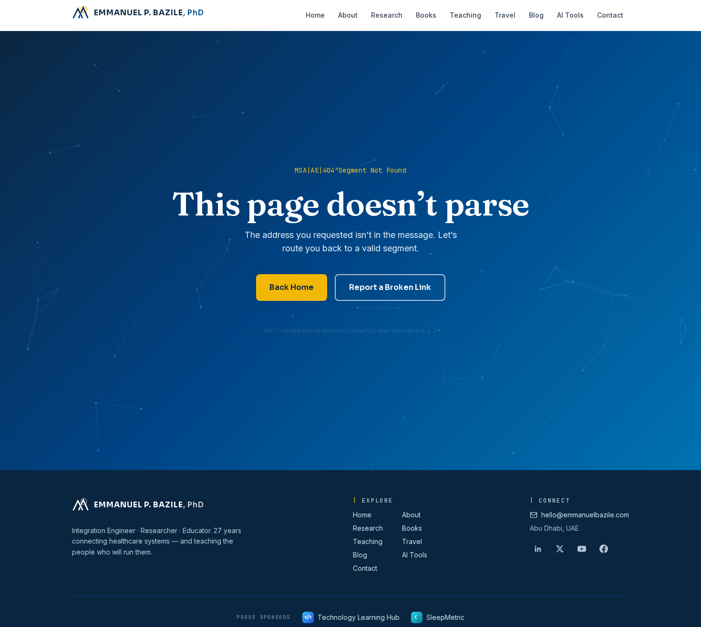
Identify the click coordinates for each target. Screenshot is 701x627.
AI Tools (414, 555)
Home (362, 515)
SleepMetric (439, 617)
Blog (360, 555)
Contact (365, 568)
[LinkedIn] (538, 549)
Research (368, 528)
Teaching (367, 541)
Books (412, 528)
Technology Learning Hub (352, 617)
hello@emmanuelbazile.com (585, 515)
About (411, 515)
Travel (412, 541)
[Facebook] (604, 549)
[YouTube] (582, 549)
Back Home (291, 287)
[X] (560, 549)
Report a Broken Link (390, 287)
